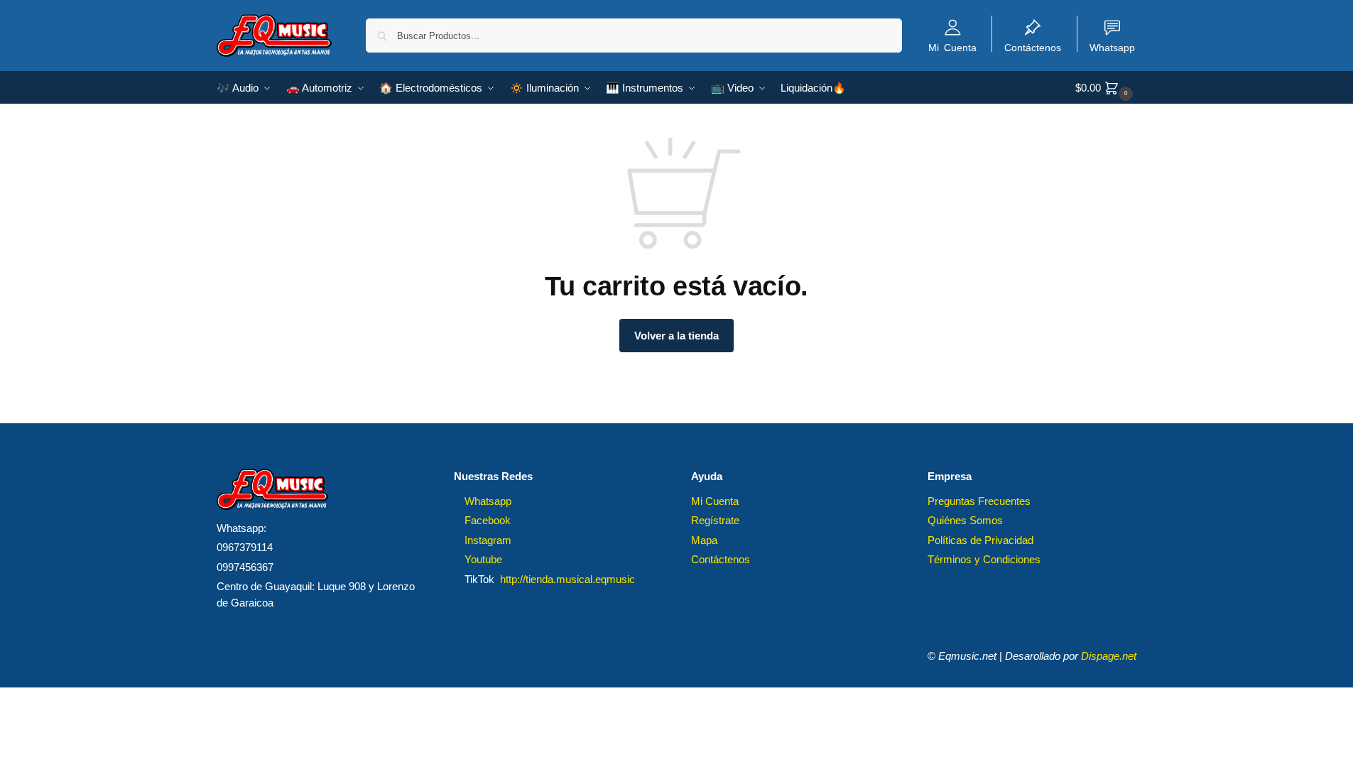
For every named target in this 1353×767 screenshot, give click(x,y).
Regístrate (715, 520)
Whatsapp (1112, 47)
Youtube (483, 559)
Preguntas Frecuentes (979, 501)
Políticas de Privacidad (980, 540)
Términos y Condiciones (984, 559)
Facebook (487, 520)
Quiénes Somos (965, 520)
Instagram (487, 540)
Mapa (704, 540)
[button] (1105, 88)
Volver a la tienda (676, 336)
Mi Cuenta (952, 47)
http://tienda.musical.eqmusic (567, 579)
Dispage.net (1108, 656)
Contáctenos (1032, 47)
